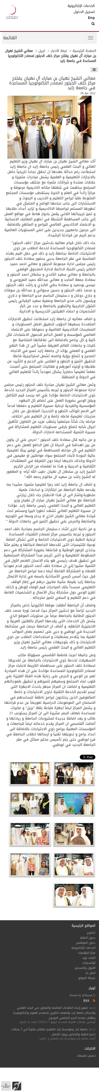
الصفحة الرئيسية (84, 50)
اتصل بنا (90, 973)
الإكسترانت (88, 962)
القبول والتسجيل (84, 967)
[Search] (83, 24)
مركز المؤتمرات (86, 952)
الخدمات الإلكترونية (83, 6)
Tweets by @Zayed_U (82, 995)
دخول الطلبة (87, 937)
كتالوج (91, 932)
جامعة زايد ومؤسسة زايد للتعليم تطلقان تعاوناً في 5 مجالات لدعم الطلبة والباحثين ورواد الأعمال (53, 1032)
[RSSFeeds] (93, 1001)
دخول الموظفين (85, 942)
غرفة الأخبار (59, 50)
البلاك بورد (88, 957)
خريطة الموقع (86, 978)
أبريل (41, 50)
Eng (91, 18)
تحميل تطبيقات (86, 1055)
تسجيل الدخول (84, 12)
